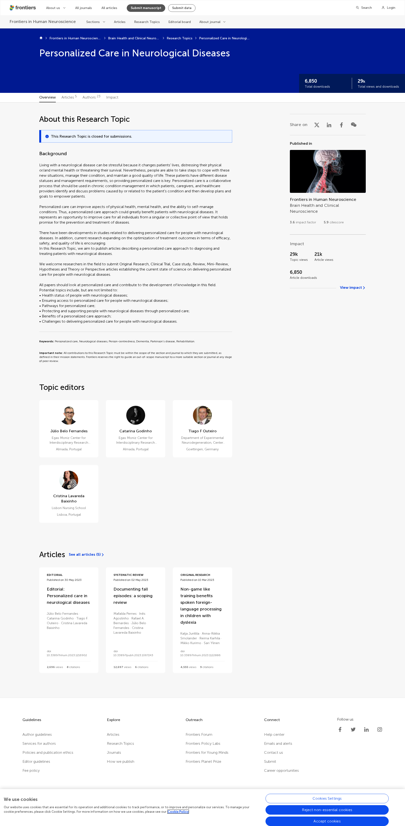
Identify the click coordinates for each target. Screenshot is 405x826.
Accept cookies (327, 821)
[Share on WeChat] (353, 124)
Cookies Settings (327, 798)
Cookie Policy (178, 811)
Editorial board (179, 22)
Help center (274, 734)
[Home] (41, 38)
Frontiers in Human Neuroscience (75, 38)
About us (53, 8)
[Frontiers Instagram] (380, 729)
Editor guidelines (36, 761)
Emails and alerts (278, 743)
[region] (202, 807)
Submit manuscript (146, 8)
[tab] (47, 97)
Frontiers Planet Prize (203, 761)
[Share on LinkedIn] (329, 124)
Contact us (273, 752)
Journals (114, 752)
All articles (109, 8)
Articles (120, 22)
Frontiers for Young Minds (207, 752)
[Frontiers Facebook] (340, 729)
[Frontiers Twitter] (353, 729)
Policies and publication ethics (47, 752)
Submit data (182, 8)
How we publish (120, 761)
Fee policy (31, 770)
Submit (270, 761)
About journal (209, 22)
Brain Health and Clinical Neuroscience (134, 38)
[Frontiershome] (23, 8)
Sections (93, 22)
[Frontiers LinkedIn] (366, 729)
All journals (83, 8)
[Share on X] (317, 124)
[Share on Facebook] (341, 124)
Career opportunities (281, 770)
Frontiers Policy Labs (203, 743)
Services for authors (39, 743)
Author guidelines (37, 734)
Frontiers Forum (199, 734)
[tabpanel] (202, 400)
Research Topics (147, 22)
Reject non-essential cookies (327, 810)
